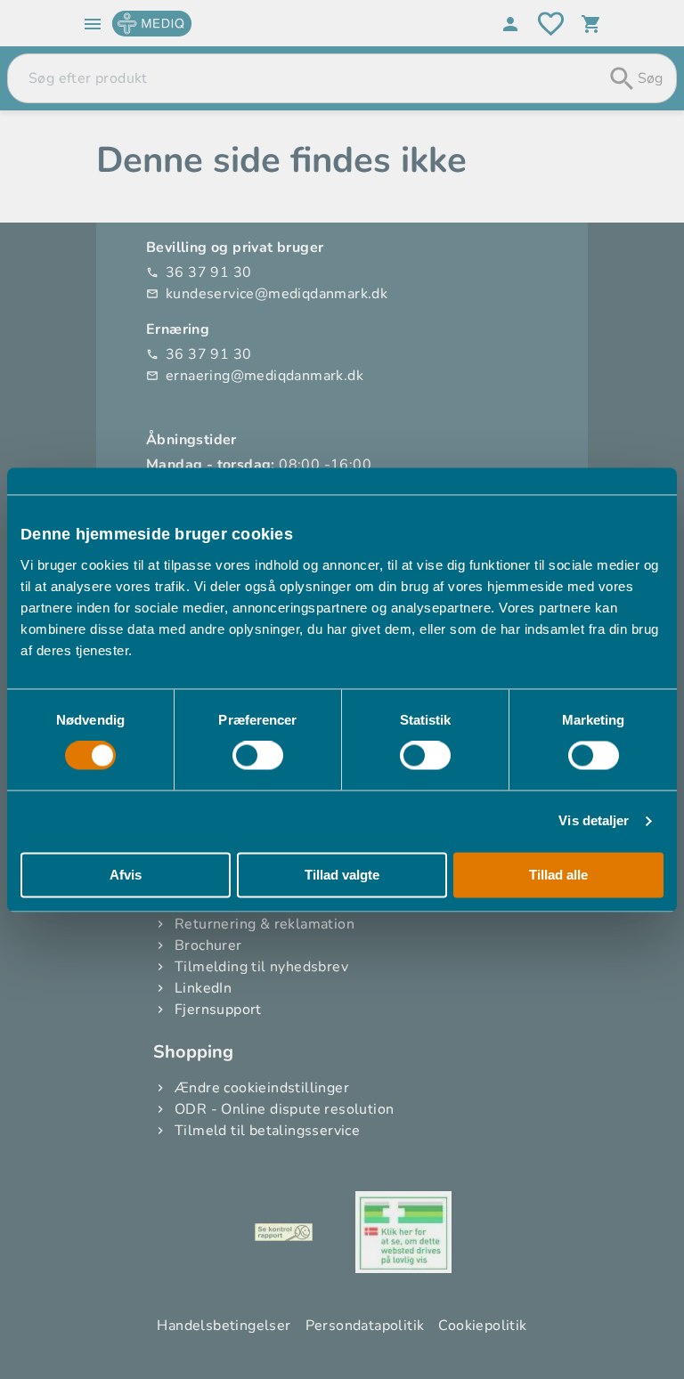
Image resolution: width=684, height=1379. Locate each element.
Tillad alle (558, 874)
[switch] (257, 756)
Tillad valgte (342, 874)
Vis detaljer (593, 821)
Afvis (126, 874)
